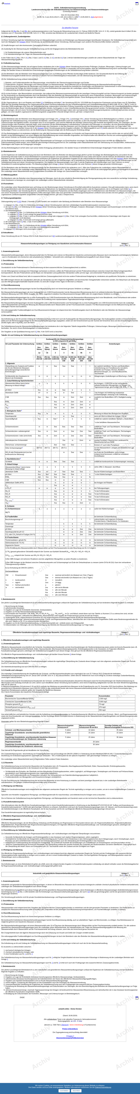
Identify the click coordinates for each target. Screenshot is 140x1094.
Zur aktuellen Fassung (70, 28)
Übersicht (64, 1025)
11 (42, 102)
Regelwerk (7, 3)
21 (79, 16)
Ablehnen (76, 1091)
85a (14, 31)
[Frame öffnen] (136, 4)
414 (92, 17)
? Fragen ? (70, 1036)
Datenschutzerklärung (103, 1087)
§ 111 (19, 201)
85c (26, 31)
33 (18, 892)
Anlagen (22, 42)
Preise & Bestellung (70, 1029)
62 (54, 236)
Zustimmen (64, 1091)
